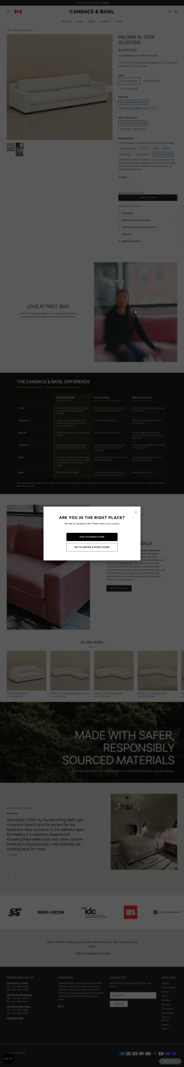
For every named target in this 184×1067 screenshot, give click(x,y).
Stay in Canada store (92, 537)
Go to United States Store (92, 547)
